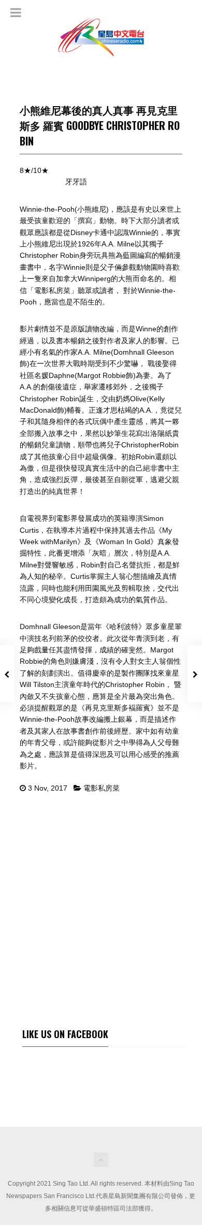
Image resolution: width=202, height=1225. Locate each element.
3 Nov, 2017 (47, 788)
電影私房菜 (101, 788)
